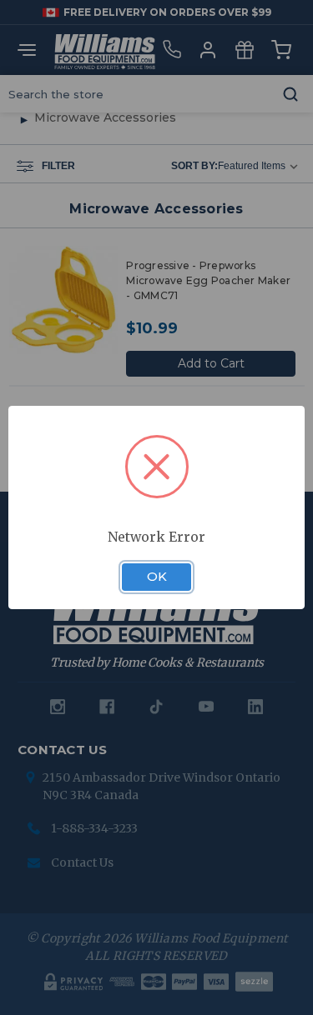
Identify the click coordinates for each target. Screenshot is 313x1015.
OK (157, 576)
